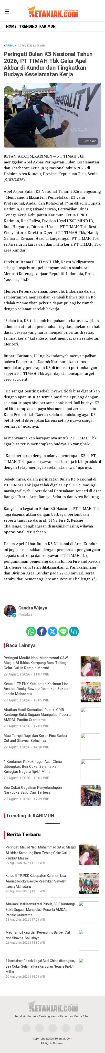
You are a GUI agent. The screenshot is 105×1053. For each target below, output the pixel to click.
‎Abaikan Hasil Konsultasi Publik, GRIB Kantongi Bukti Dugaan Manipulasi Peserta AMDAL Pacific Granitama (40, 910)
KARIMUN (47, 26)
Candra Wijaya (32, 608)
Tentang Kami (48, 1016)
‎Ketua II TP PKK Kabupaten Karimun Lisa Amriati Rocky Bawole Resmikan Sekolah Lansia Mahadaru (36, 881)
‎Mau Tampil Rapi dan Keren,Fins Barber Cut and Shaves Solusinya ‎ (38, 935)
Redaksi (19, 1016)
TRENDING (28, 26)
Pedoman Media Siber (75, 1016)
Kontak (31, 1016)
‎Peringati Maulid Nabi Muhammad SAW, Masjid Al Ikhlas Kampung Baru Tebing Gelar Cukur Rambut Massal (41, 853)
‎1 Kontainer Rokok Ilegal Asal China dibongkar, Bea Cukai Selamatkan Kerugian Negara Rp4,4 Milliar (40, 966)
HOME (11, 26)
